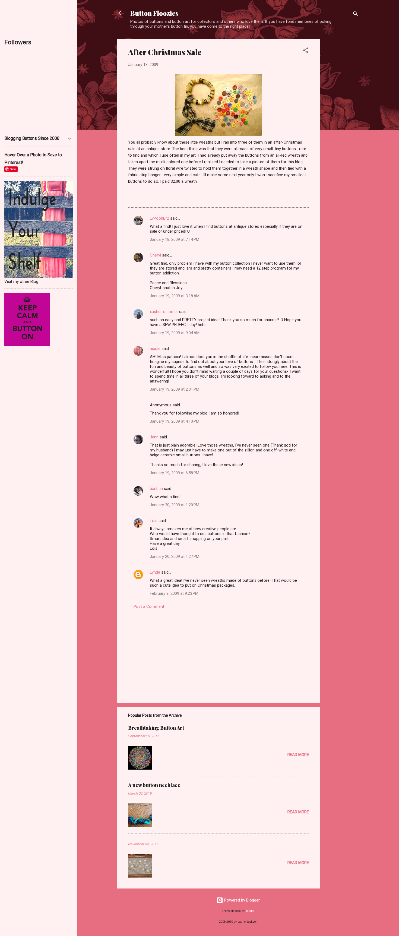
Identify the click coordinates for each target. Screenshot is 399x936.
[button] (305, 51)
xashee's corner (164, 311)
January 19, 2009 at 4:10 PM (174, 421)
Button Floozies (154, 13)
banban (156, 488)
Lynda (155, 572)
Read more (298, 754)
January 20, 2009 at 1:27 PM (174, 556)
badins (249, 911)
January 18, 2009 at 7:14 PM (174, 239)
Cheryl (155, 255)
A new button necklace (154, 785)
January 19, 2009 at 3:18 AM (174, 295)
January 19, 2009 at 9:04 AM (174, 332)
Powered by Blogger (241, 900)
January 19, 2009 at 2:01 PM (174, 389)
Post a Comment (149, 606)
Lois (153, 520)
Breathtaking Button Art (156, 728)
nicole (155, 348)
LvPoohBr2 (159, 218)
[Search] (355, 15)
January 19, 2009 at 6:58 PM (174, 472)
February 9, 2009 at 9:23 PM (174, 593)
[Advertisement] (341, 120)
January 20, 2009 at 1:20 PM (174, 504)
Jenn (154, 437)
